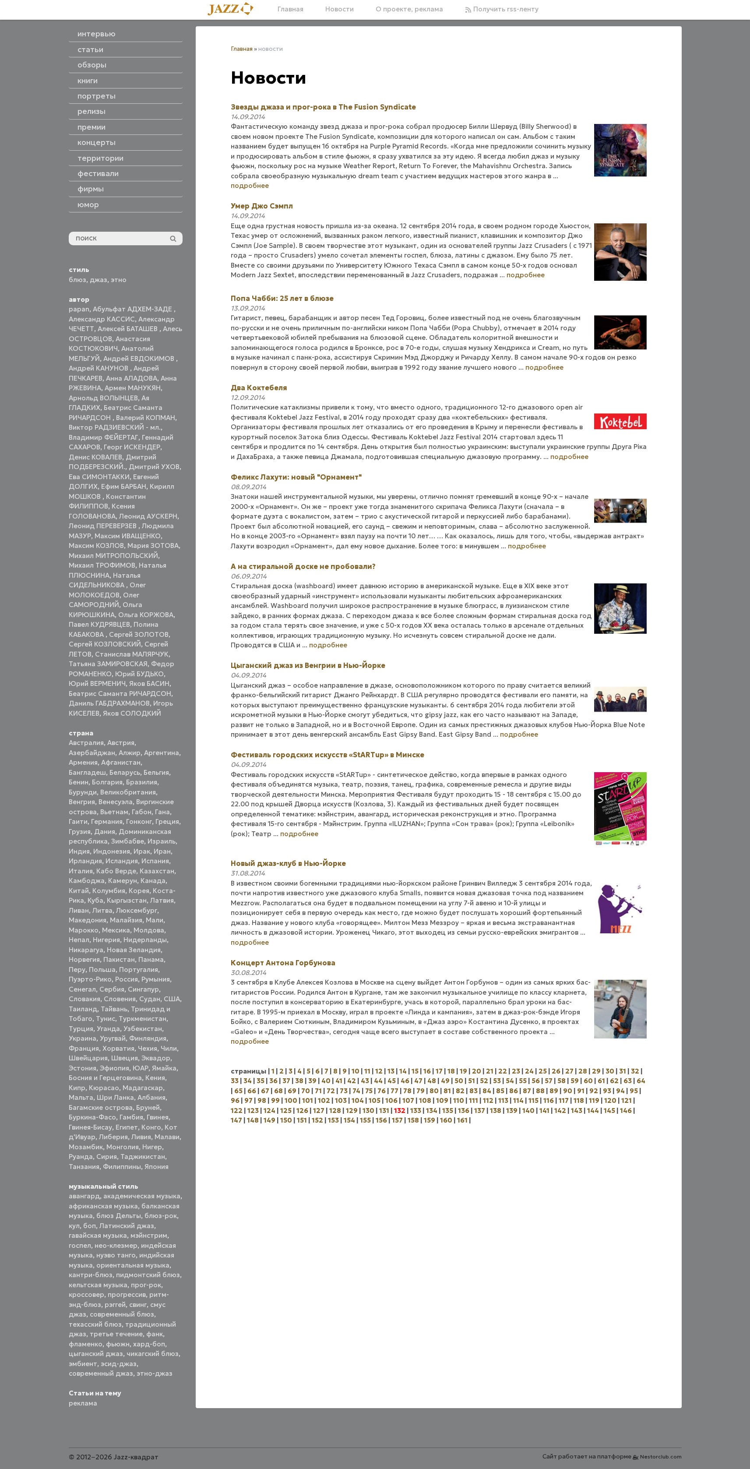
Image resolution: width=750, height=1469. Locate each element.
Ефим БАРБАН (123, 486)
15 (415, 1071)
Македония (87, 920)
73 (344, 1091)
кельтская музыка (98, 1285)
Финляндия (147, 1038)
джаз (98, 279)
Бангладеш (87, 772)
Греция (167, 821)
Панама (151, 959)
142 (560, 1110)
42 (351, 1081)
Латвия (162, 900)
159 (429, 1120)
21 (489, 1071)
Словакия (84, 999)
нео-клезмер (116, 1245)
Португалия (138, 969)
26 (556, 1071)
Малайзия (126, 920)
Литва (102, 910)
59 (574, 1081)
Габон (141, 812)
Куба (95, 900)
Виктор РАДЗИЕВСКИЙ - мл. (115, 427)
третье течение (116, 1334)
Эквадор (155, 1058)
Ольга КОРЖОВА (145, 615)
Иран (162, 851)
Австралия (86, 742)
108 (425, 1100)
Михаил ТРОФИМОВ (102, 565)
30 (610, 1071)
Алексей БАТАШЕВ (128, 329)
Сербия (111, 989)
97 (248, 1100)
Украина (82, 1038)
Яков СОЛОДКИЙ (132, 713)
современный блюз (122, 1314)
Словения (120, 999)
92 (593, 1091)
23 (516, 1071)
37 (286, 1081)
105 (374, 1100)
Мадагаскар (143, 1088)
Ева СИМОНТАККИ (99, 477)
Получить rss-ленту (505, 9)
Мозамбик (86, 1147)
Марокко (84, 930)
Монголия (122, 1147)
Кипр (77, 1088)
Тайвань (114, 1009)
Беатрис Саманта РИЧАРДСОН (120, 693)
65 (238, 1091)
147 (236, 1120)
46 (405, 1081)
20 (476, 1071)
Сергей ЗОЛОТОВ (139, 634)
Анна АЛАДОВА (131, 378)
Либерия (113, 1137)
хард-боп (149, 1344)
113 (503, 1100)
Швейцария (88, 1058)
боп (89, 1226)
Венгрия (82, 802)
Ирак (142, 851)
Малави (167, 1137)
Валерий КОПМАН (145, 417)
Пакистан (119, 959)
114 (518, 1100)
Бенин (78, 782)
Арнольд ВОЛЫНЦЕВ (103, 398)
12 (379, 1071)
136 (463, 1110)
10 (355, 1071)
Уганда (108, 1028)
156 (381, 1120)
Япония (156, 1166)
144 (593, 1110)
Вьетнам (114, 812)
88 (540, 1091)
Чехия (147, 1048)
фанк (154, 1334)
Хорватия (118, 1048)
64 (641, 1081)
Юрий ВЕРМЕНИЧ (97, 683)
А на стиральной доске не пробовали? (303, 566)
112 (488, 1100)
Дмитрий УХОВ (154, 467)
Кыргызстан (127, 900)
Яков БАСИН (149, 683)
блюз (77, 279)
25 (543, 1071)
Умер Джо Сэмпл (262, 205)
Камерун (122, 880)
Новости (339, 9)
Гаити (78, 821)
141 (544, 1110)
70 (305, 1091)
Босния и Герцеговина (105, 1078)
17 (439, 1071)
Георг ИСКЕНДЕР (132, 447)
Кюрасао (104, 1088)
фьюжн (118, 1344)
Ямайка (164, 1068)
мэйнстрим (148, 1235)
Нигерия (106, 940)
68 (278, 1091)
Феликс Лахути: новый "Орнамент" (296, 477)
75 (369, 1091)
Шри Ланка (115, 1097)
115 (533, 1100)
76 (381, 1091)
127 (318, 1110)
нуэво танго (116, 1255)
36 (273, 1081)
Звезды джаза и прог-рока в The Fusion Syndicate (323, 106)
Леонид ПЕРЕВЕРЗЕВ (103, 526)
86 (513, 1091)
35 (260, 1081)
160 (446, 1120)
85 (500, 1091)
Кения (155, 1078)
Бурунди (83, 792)
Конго (151, 1127)
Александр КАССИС (102, 319)
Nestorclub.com (661, 1456)
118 (579, 1100)
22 (502, 1071)
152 (317, 1120)
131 (384, 1110)
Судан (149, 999)
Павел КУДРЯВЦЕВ (99, 624)
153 (333, 1120)
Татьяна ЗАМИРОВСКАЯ (108, 664)
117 (564, 1100)
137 (479, 1110)
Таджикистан (142, 1156)
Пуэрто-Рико (90, 979)
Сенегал (82, 989)
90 (567, 1091)
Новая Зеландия (134, 950)
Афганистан (121, 762)
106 (391, 1100)
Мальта (81, 1097)
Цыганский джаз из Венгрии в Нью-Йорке (308, 665)
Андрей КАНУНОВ (99, 368)
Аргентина (161, 753)
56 (536, 1081)
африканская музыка (103, 1206)
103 (341, 1100)
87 (527, 1091)
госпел (80, 1245)
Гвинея (158, 1117)
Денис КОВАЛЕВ (95, 457)
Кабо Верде (116, 871)
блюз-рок (160, 1215)
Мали (154, 920)
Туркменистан (142, 1018)
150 (286, 1120)
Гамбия (131, 1117)
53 (497, 1081)
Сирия (106, 1156)
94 (620, 1091)
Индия (79, 851)
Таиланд (83, 1009)
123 (253, 1110)
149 (269, 1120)
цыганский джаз (96, 1353)
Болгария (107, 782)
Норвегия (84, 959)
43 (365, 1081)
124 (269, 1110)
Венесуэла (116, 802)
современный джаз (101, 1373)
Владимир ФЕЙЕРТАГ (103, 437)
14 (403, 1071)
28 (582, 1071)
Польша (102, 969)
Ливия (141, 1137)
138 (495, 1110)
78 (407, 1091)
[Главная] (234, 9)
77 (394, 1091)
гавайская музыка (98, 1235)
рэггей (115, 1304)
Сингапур (143, 989)
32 (635, 1071)
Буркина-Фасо (92, 1117)
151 (302, 1120)
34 (247, 1081)
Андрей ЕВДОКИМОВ (139, 358)
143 (576, 1110)
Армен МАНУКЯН (133, 388)
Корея (139, 890)
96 (235, 1100)
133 (415, 1110)
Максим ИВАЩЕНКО (128, 536)
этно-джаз (155, 1373)
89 (553, 1091)
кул (74, 1226)
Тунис (105, 1018)
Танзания (84, 1166)
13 (390, 1071)
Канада (153, 880)
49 (445, 1081)
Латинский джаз (126, 1226)
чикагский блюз (153, 1353)
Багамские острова (101, 1107)
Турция (81, 1028)
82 (460, 1091)
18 (451, 1071)
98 (261, 1100)
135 (447, 1110)
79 (420, 1091)
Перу (77, 969)
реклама (83, 1403)
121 (626, 1100)
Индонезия (111, 851)
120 (610, 1100)
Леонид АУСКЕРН (148, 516)
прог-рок (146, 1285)
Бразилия (141, 782)
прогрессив (127, 1294)
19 (463, 1071)
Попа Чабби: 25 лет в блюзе (282, 298)
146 (626, 1110)
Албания (151, 1097)
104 (358, 1100)
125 (286, 1110)
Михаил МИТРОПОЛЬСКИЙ (113, 555)
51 (471, 1081)
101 (307, 1100)
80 (434, 1091)
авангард (84, 1196)
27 (569, 1071)
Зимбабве (127, 841)
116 (548, 1100)
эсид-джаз (119, 1364)
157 (397, 1120)
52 (484, 1081)
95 (634, 1091)
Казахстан (157, 871)
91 (581, 1091)
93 (607, 1091)
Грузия (80, 831)
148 (253, 1120)
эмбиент (83, 1364)
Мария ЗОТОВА (153, 545)
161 (462, 1120)
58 (561, 1081)
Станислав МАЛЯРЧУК (132, 654)
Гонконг (139, 821)
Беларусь (124, 772)
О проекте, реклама (409, 9)
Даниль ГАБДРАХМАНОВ (109, 703)
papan (79, 309)
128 (335, 1110)
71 (318, 1091)
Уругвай (113, 1038)
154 (349, 1120)
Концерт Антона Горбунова (283, 962)
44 (378, 1081)
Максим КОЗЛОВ (96, 545)
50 (458, 1081)
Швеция (124, 1058)
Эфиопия (114, 1068)
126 (302, 1110)
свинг (138, 1304)
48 (431, 1081)
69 (292, 1091)
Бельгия (156, 772)
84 (486, 1091)
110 (458, 1100)
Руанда (81, 1156)
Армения (83, 762)
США (172, 999)
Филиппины (122, 1166)
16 (427, 1071)
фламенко (85, 1344)
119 (594, 1100)
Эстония (82, 1068)
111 (473, 1100)
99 (275, 1100)
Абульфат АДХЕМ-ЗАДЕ (133, 309)
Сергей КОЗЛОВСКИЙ (105, 644)
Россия (126, 979)
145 (609, 1110)
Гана (162, 812)
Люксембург (136, 910)
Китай (79, 890)
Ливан (79, 910)
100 (291, 1100)
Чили (169, 1048)
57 (549, 1081)
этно (119, 279)
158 (413, 1120)
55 (523, 1081)
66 (251, 1091)
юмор (88, 204)
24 (529, 1071)
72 (331, 1091)
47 (418, 1081)
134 (431, 1110)
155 (365, 1120)
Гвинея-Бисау (90, 1127)
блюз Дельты (118, 1215)
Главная (290, 9)
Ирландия (85, 861)
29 (596, 1071)
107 (408, 1100)
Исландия (122, 861)
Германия (107, 821)
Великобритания (128, 792)
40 (326, 1081)
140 (528, 1110)
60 (588, 1081)
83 (473, 1091)
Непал (79, 940)
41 (338, 1081)
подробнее (250, 185)
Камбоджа (87, 880)
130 (368, 1110)
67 (265, 1091)
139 (512, 1110)
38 (299, 1081)
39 (312, 1081)
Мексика (116, 930)
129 (352, 1110)
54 (510, 1081)
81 (447, 1091)
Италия (81, 871)
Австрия (120, 742)
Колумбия (108, 890)
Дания (104, 831)
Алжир (130, 753)
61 (601, 1081)
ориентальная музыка (132, 1265)
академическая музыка (141, 1196)
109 (442, 1100)
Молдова (149, 930)
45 (391, 1081)
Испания (155, 861)
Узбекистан (142, 1028)
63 (627, 1081)
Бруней (148, 1107)
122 (237, 1110)
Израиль (162, 841)
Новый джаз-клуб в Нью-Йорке (288, 863)
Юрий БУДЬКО (139, 674)
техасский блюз (95, 1324)
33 (235, 1081)
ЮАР (140, 1068)
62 (614, 1081)
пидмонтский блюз (148, 1275)
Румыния (155, 979)
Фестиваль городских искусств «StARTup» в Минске (327, 754)
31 (622, 1071)
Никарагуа (86, 950)
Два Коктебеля (259, 387)
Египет (127, 1127)
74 (356, 1091)
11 (367, 1071)
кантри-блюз (91, 1275)
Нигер (152, 1147)
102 (324, 1100)
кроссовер (86, 1294)
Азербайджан (92, 753)
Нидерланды (145, 940)
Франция (84, 1048)
